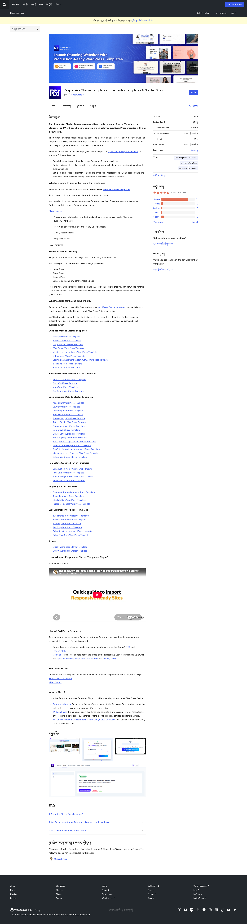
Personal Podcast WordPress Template (71, 504)
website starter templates (116, 189)
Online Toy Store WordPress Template (71, 535)
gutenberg (183, 168)
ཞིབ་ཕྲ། (54, 106)
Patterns (59, 898)
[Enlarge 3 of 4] (142, 741)
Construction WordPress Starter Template (72, 469)
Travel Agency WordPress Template (70, 437)
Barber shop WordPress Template (69, 426)
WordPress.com (201, 886)
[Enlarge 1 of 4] (76, 741)
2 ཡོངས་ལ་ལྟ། (193, 150)
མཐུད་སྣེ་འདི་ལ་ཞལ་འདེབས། (163, 269)
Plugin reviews (55, 211)
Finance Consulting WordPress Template (72, 445)
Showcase (60, 886)
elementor (193, 158)
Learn (104, 886)
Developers (107, 894)
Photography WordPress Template (69, 418)
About (12, 886)
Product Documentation (60, 678)
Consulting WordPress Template (68, 410)
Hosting (13, 894)
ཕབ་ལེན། (193, 92)
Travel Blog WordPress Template (68, 496)
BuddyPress (199, 898)
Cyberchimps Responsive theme (123, 151)
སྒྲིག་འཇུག (80, 106)
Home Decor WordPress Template (69, 480)
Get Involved (153, 886)
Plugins (59, 894)
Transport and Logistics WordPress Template (74, 441)
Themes (59, 890)
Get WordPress (235, 4)
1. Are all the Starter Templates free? (66, 814)
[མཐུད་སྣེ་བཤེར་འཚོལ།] (37, 29)
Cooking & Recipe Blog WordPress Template (74, 492)
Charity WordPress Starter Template (70, 550)
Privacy (13, 898)
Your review (158, 222)
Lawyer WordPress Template (66, 406)
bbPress (198, 894)
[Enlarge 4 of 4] (142, 766)
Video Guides (55, 682)
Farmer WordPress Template (66, 367)
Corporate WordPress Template (68, 344)
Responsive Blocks (62, 704)
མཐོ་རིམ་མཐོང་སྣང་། (160, 175)
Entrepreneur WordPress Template (69, 356)
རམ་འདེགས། (193, 106)
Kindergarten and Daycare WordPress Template (75, 453)
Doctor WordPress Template (66, 430)
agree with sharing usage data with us (75, 658)
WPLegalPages (60, 712)
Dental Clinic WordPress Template (69, 433)
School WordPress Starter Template (70, 457)
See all (195, 222)
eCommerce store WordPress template (71, 515)
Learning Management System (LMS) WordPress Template (80, 360)
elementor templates (189, 163)
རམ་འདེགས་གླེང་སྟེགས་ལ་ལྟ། (163, 244)
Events (150, 890)
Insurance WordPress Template (67, 363)
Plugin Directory (17, 13)
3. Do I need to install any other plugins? (68, 830)
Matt (196, 890)
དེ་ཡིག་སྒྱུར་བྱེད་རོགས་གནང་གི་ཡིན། (142, 20)
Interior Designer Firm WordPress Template (73, 476)
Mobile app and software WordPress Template (75, 352)
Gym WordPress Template (65, 383)
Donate (152, 894)
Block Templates (180, 158)
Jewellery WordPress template (67, 523)
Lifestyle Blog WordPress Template (69, 500)
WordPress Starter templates (111, 307)
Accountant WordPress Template (68, 403)
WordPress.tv (109, 898)
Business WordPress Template (67, 340)
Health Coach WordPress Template (69, 379)
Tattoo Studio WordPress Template (69, 422)
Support (105, 890)
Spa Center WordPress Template (68, 391)
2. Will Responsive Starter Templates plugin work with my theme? (80, 822)
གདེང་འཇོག (67, 106)
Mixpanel (57, 654)
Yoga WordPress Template (65, 387)
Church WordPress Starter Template (70, 547)
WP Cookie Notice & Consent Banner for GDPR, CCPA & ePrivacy (84, 719)
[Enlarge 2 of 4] (109, 741)
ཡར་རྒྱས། (93, 106)
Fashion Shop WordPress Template (69, 519)
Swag (151, 898)
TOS (128, 647)
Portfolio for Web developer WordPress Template (76, 449)
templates (193, 168)
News (12, 890)
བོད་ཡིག (37, 910)
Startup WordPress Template (66, 336)
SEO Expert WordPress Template (68, 348)
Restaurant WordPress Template (68, 414)
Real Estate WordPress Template (68, 472)
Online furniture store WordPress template (72, 531)
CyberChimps (77, 94)
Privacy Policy (59, 651)
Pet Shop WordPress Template (67, 527)
